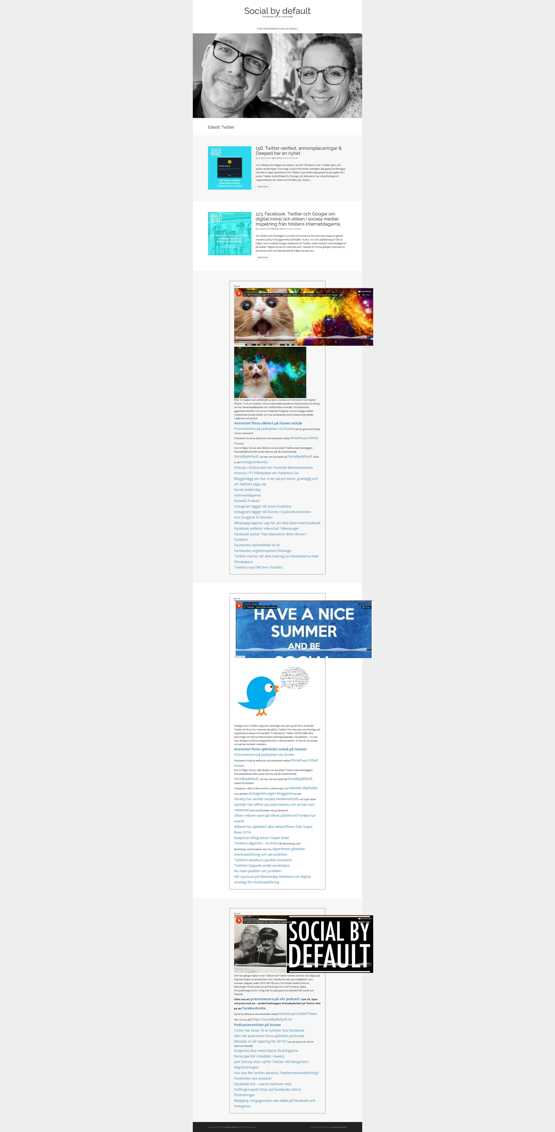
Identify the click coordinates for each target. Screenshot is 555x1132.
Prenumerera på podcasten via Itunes (264, 428)
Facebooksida (253, 1008)
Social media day (247, 489)
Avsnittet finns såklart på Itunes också (267, 423)
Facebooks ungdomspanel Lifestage (262, 550)
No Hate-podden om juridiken (258, 870)
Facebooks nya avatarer (253, 1078)
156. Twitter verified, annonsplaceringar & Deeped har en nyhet (299, 150)
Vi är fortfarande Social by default (277, 28)
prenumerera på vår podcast (275, 998)
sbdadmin (262, 158)
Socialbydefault (246, 456)
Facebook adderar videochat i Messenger (266, 528)
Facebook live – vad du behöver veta (262, 1083)
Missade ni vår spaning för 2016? (260, 1041)
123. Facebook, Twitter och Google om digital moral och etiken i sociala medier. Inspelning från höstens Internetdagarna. (298, 219)
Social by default (277, 11)
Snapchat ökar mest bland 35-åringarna (266, 1050)
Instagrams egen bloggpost (271, 793)
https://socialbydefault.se (271, 1019)
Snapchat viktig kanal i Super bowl (261, 837)
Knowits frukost (247, 500)
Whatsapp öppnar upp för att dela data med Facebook (277, 522)
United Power (306, 1013)
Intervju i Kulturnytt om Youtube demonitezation (273, 467)
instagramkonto (255, 462)
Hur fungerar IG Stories (253, 517)
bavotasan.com (340, 1127)
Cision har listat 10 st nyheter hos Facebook (269, 1030)
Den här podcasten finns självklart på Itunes (269, 1035)
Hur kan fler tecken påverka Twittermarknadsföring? (276, 1072)
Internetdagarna (247, 495)
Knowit (296, 437)
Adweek (294, 787)
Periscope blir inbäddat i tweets (259, 1056)
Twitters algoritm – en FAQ (255, 843)
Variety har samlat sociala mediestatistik (266, 798)
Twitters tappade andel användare (261, 865)
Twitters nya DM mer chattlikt (258, 567)
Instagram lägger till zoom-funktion (262, 506)
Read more (263, 186)
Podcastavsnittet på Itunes (257, 1024)
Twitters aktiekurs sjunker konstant (263, 859)
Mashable (310, 787)
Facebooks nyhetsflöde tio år (257, 545)
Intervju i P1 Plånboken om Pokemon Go (266, 472)
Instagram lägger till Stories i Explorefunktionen (272, 511)
